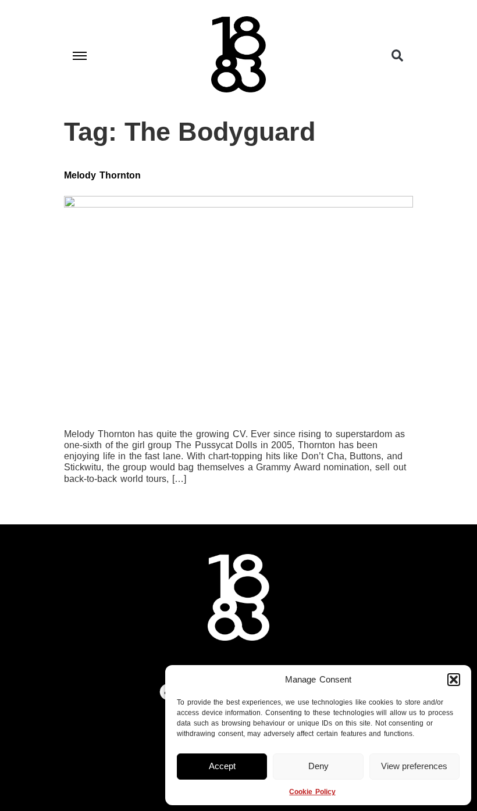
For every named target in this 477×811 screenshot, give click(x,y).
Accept (222, 766)
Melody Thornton (102, 175)
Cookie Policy (312, 792)
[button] (454, 679)
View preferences (414, 766)
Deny (318, 766)
